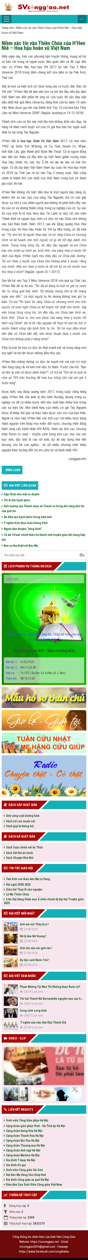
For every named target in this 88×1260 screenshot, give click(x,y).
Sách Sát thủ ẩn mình (19, 853)
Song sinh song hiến (33, 1010)
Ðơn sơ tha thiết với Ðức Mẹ (21, 545)
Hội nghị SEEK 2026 (18, 884)
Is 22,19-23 (20, 662)
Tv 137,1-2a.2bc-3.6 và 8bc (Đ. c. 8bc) (35, 673)
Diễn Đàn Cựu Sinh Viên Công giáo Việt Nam (34, 1184)
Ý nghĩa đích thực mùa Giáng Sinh (26, 523)
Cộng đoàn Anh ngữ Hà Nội (23, 1150)
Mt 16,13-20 (20, 678)
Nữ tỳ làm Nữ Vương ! (33, 936)
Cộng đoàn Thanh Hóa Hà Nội (25, 1135)
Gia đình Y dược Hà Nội (20, 1160)
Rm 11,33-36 (21, 667)
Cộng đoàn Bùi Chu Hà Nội (23, 1140)
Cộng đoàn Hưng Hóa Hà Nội (24, 1131)
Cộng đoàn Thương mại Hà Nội (25, 1145)
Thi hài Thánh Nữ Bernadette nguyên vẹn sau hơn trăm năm (52, 998)
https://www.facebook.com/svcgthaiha (44, 1251)
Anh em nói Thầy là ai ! (34, 924)
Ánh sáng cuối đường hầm (23, 815)
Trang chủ (7, 28)
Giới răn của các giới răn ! (36, 948)
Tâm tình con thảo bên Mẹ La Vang (28, 879)
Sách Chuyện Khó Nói (20, 857)
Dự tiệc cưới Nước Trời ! (34, 960)
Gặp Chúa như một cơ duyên (22, 494)
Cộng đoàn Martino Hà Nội (23, 1155)
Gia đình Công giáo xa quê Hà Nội (27, 1179)
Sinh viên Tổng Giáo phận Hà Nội (27, 1120)
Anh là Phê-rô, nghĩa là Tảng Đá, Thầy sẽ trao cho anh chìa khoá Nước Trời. (43, 636)
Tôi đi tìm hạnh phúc (17, 500)
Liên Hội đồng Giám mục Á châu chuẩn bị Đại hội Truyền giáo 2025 (44, 901)
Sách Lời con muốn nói (20, 821)
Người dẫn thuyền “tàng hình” (23, 529)
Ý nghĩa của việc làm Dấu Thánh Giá (43, 1022)
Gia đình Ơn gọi (16, 1165)
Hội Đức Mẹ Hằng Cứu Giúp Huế (26, 1174)
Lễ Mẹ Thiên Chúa (17, 894)
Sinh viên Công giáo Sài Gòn (24, 1170)
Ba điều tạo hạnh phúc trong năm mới (28, 517)
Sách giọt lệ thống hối (20, 826)
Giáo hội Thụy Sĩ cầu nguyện (24, 889)
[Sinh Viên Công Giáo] (44, 7)
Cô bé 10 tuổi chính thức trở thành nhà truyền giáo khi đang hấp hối (43, 537)
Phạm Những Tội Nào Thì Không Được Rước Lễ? (50, 986)
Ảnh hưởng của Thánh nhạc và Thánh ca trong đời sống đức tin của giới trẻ (43, 508)
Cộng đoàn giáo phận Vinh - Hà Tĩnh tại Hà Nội (35, 1126)
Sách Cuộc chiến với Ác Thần (24, 847)
